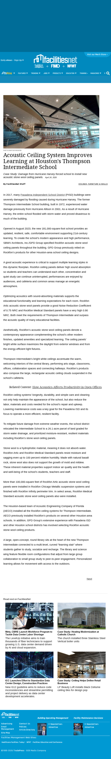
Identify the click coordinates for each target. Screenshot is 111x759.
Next (89, 578)
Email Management (7, 728)
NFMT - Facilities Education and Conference (44, 742)
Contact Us (24, 724)
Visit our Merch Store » (97, 54)
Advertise (53, 727)
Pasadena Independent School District (43, 194)
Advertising (6, 724)
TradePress (18, 750)
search (108, 73)
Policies (22, 727)
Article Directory (27, 730)
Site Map (5, 733)
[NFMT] (71, 66)
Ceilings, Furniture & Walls (93, 184)
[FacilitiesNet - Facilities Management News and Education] (55, 59)
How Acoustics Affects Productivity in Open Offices (67, 387)
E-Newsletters (55, 724)
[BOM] (39, 67)
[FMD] (55, 66)
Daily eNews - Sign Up (11, 60)
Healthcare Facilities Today (13, 742)
